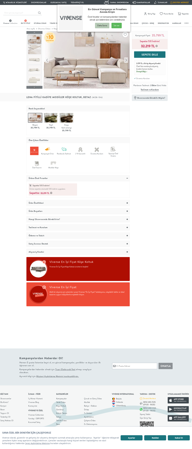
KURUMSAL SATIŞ (59, 2)
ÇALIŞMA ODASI (132, 23)
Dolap (86, 409)
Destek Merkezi (149, 398)
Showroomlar (5, 398)
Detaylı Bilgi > (141, 71)
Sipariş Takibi (145, 414)
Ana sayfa (31, 28)
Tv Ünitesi (88, 413)
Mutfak (87, 402)
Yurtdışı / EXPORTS (36, 418)
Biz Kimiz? (4, 402)
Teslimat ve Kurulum (150, 89)
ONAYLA (166, 366)
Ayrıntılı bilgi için (49, 376)
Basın (2, 409)
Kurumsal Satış (34, 422)
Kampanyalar (61, 398)
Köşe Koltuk (61, 406)
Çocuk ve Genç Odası (93, 398)
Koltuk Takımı (61, 413)
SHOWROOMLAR (38, 2)
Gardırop (60, 409)
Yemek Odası (61, 420)
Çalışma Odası (90, 420)
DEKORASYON (163, 23)
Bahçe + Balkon (90, 406)
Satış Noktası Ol (6, 420)
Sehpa (58, 417)
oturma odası (40, 23)
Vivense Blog (33, 402)
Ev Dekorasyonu (90, 424)
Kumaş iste (32, 406)
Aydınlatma (88, 417)
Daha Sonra (102, 25)
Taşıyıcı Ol (4, 413)
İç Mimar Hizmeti (35, 398)
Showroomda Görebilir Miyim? (151, 97)
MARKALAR (176, 23)
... (187, 23)
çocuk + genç (148, 23)
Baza (58, 424)
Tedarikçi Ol (77, 2)
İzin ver (116, 25)
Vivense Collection (36, 415)
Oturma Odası (44, 28)
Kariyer (3, 406)
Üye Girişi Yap (145, 418)
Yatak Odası (61, 402)
